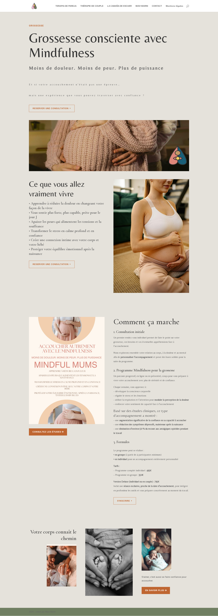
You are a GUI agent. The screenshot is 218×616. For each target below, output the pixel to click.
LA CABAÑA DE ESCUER (119, 6)
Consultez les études (46, 432)
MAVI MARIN (142, 6)
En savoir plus (154, 590)
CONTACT (157, 6)
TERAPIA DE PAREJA (66, 6)
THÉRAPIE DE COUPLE (91, 6)
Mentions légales (174, 6)
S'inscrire (123, 501)
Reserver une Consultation (51, 108)
